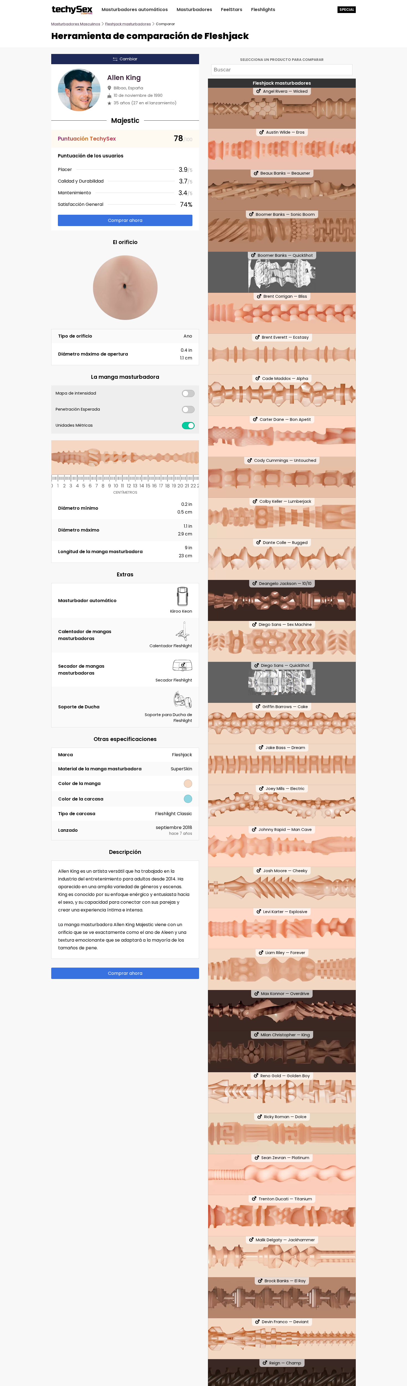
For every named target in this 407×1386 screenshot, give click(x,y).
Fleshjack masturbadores (128, 24)
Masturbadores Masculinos (75, 24)
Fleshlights (263, 9)
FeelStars (231, 9)
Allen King (124, 77)
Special (346, 9)
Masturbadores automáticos (135, 9)
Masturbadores (194, 9)
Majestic (125, 120)
